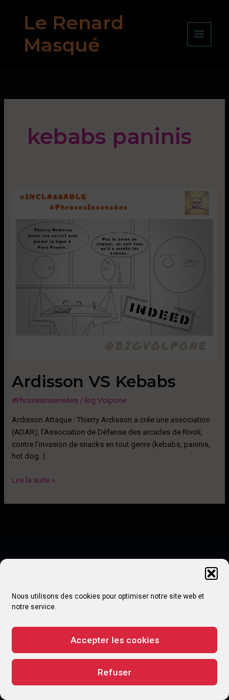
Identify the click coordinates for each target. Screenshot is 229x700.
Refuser (114, 672)
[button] (211, 573)
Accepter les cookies (114, 640)
